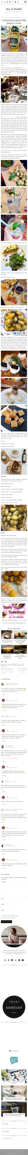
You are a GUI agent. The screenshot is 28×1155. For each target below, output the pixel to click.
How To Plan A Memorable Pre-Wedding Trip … (7, 656)
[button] (26, 2)
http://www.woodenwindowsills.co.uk (9, 758)
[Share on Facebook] (2, 661)
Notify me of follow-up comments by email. (11, 915)
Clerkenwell (14, 664)
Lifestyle (18, 17)
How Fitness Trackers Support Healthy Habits (20, 641)
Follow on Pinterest (14, 1051)
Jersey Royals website (9, 117)
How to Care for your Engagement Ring (7, 641)
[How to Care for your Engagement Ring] (7, 634)
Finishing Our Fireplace (22, 670)
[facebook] (12, 960)
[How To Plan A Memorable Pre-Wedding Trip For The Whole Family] (7, 649)
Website (2, 910)
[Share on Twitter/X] (4, 661)
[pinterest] (19, 960)
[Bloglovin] (12, 2)
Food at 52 (24, 68)
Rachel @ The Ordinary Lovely (13, 809)
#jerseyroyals (6, 664)
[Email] (15, 2)
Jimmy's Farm (20, 665)
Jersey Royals (4, 665)
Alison (7, 780)
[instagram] (9, 960)
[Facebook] (10, 2)
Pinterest (20, 620)
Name (2, 898)
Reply (3, 694)
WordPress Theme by (14, 1153)
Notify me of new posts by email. (9, 917)
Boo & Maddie (14, 9)
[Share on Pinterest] (6, 661)
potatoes (3, 666)
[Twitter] (2, 2)
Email (2, 904)
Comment (3, 881)
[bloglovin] (16, 960)
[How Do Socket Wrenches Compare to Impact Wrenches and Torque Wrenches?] (20, 649)
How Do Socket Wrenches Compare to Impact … (20, 656)
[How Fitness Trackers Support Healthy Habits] (20, 634)
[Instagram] (4, 2)
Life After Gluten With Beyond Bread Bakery (7, 671)
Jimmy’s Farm (14, 72)
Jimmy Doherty (13, 665)
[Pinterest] (7, 2)
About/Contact (20, 1150)
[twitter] (5, 960)
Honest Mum (8, 844)
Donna (7, 715)
